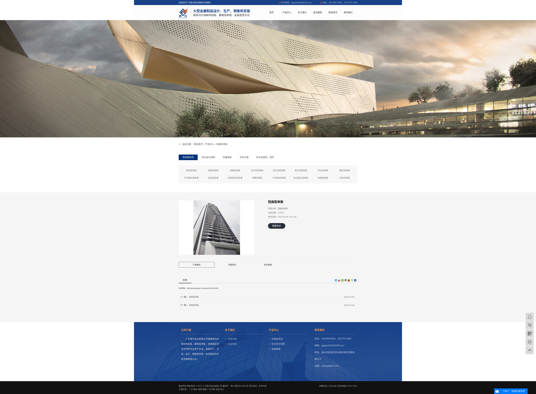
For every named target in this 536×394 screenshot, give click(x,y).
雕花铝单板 (344, 170)
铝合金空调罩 (278, 344)
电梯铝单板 (323, 178)
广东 (191, 389)
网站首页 (198, 144)
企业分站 (333, 386)
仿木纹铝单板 (257, 170)
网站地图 (342, 386)
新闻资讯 (332, 12)
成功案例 (317, 12)
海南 (200, 389)
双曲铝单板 (213, 170)
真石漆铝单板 (301, 170)
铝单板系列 (277, 339)
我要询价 (276, 226)
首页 (271, 12)
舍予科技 (262, 386)
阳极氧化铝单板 (235, 178)
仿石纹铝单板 (279, 170)
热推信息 (323, 386)
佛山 (195, 389)
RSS (350, 386)
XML (355, 386)
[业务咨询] (530, 317)
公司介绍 (232, 339)
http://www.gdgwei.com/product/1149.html (202, 288)
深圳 (213, 389)
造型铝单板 (191, 170)
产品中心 (286, 12)
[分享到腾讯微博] (352, 280)
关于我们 (302, 12)
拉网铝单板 (213, 178)
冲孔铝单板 (323, 170)
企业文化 (232, 344)
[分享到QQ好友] (345, 280)
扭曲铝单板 (222, 144)
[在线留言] (530, 342)
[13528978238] (530, 325)
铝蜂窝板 (275, 349)
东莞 (218, 389)
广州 (209, 389)
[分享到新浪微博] (339, 280)
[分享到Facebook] (355, 280)
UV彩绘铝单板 (279, 178)
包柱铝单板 (344, 178)
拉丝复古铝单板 (301, 178)
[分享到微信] (342, 280)
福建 (204, 389)
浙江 (222, 389)
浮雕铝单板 (257, 178)
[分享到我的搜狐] (349, 280)
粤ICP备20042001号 (239, 386)
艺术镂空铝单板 (191, 178)
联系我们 (348, 12)
